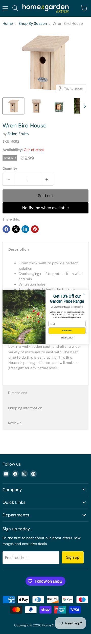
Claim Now (67, 331)
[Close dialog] (84, 294)
